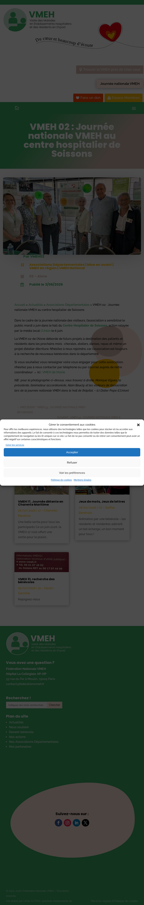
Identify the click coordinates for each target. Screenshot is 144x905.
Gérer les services (15, 445)
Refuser (72, 462)
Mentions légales (82, 480)
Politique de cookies (61, 480)
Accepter (72, 452)
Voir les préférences (72, 473)
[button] (138, 425)
